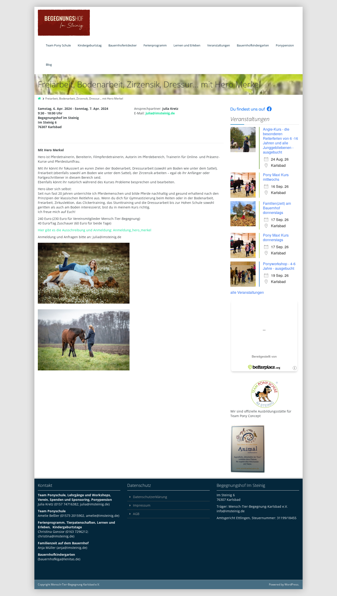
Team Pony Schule (58, 45)
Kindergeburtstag (90, 45)
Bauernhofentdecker (122, 45)
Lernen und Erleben (187, 45)
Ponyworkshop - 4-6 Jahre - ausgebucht (279, 266)
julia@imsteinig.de (160, 113)
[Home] (39, 98)
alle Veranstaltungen (247, 292)
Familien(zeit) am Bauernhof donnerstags (277, 208)
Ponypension (285, 45)
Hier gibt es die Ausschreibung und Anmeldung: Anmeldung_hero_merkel (94, 230)
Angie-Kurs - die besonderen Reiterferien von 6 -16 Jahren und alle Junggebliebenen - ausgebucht (280, 141)
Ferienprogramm (155, 45)
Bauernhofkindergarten (253, 45)
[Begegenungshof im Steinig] (64, 23)
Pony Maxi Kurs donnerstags (276, 237)
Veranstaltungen (218, 45)
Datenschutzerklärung (150, 497)
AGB (136, 514)
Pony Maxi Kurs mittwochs (276, 177)
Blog (49, 64)
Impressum (141, 505)
